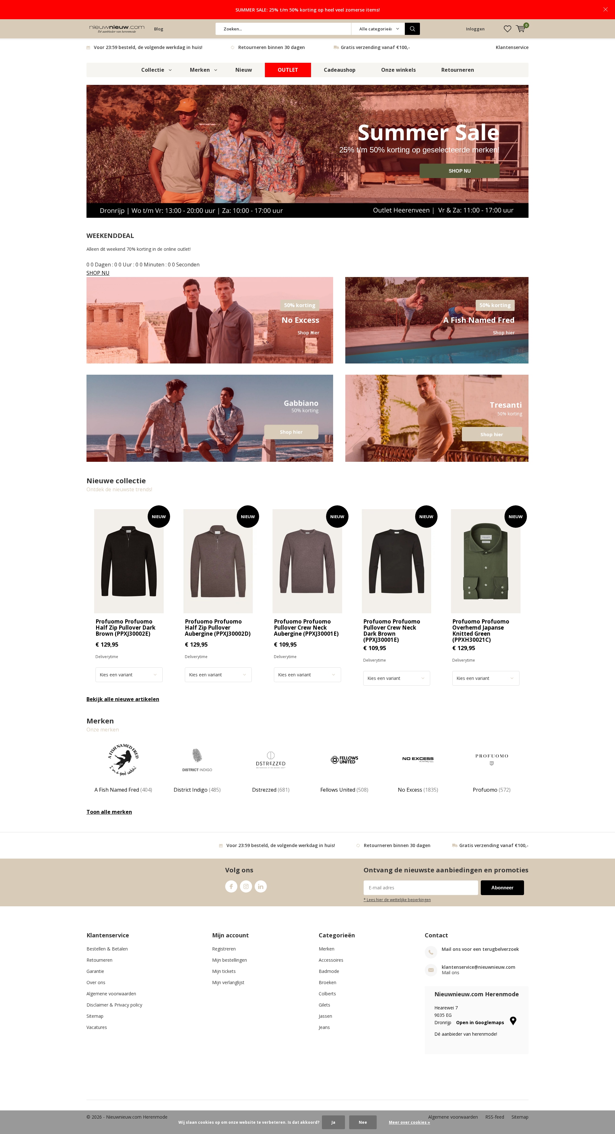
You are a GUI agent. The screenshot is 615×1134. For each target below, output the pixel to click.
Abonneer (502, 887)
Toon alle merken (109, 811)
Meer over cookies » (409, 1122)
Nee (363, 1122)
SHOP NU (460, 171)
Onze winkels (398, 69)
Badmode (329, 971)
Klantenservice (512, 47)
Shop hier (437, 418)
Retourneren (457, 69)
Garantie (95, 971)
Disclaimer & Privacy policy (114, 1005)
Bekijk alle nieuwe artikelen (122, 699)
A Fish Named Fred (123, 789)
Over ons (95, 982)
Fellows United (344, 789)
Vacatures (96, 1027)
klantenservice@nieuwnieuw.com (478, 967)
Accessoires (331, 960)
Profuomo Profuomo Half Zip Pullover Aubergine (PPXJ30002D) (217, 627)
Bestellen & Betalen (107, 949)
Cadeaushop (340, 69)
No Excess (418, 789)
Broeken (327, 982)
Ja (333, 1122)
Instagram (246, 886)
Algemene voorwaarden (111, 994)
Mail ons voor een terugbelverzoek (480, 949)
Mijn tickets (224, 971)
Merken (200, 69)
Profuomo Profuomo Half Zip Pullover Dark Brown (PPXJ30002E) (125, 627)
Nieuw (243, 69)
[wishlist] (507, 28)
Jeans (324, 1027)
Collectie (152, 69)
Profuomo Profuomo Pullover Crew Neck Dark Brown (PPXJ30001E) (391, 630)
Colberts (327, 994)
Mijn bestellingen (229, 960)
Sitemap (94, 1016)
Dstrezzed (271, 789)
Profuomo (492, 789)
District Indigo (197, 789)
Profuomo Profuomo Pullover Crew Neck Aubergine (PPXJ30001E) (306, 627)
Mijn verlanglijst (228, 982)
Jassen (325, 1016)
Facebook (231, 886)
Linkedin (261, 886)
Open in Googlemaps (480, 1022)
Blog (158, 29)
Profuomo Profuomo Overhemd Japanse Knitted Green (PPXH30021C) (480, 630)
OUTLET (288, 69)
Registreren (224, 949)
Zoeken (412, 28)
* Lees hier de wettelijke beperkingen (397, 899)
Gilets (324, 1005)
